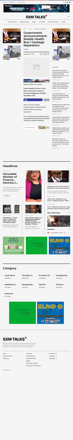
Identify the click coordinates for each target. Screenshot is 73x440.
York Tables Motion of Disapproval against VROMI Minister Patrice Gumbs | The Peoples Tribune (60, 96)
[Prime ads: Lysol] (12, 35)
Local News (29, 353)
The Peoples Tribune (53, 22)
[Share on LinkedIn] (48, 54)
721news (30, 29)
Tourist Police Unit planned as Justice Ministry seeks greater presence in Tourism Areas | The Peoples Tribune (61, 119)
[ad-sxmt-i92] (59, 245)
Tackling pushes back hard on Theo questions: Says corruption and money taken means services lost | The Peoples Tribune (61, 108)
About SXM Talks (12, 2)
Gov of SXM (42, 22)
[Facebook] (65, 2)
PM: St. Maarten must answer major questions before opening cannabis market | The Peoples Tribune (58, 207)
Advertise (5, 2)
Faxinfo (34, 22)
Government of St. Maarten (33, 365)
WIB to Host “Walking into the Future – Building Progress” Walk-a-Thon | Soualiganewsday (58, 200)
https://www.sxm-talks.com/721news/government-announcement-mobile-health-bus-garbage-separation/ (36, 118)
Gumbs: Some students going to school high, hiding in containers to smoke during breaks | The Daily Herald (60, 85)
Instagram (52, 356)
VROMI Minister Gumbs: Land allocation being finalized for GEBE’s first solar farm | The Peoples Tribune (60, 130)
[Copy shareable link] (41, 54)
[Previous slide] (67, 213)
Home (25, 29)
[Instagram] (67, 2)
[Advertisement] (36, 8)
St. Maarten (6, 358)
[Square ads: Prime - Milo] (36, 245)
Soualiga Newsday (24, 22)
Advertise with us (7, 356)
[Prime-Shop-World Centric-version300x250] (13, 245)
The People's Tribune (32, 363)
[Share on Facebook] (43, 54)
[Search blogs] (64, 2)
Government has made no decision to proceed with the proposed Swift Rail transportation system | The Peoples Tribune (60, 74)
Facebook (51, 353)
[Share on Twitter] (46, 54)
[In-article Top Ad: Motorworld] (36, 80)
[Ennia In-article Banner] (36, 127)
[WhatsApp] (69, 2)
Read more (7, 195)
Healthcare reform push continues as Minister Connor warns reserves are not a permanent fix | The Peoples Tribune (58, 187)
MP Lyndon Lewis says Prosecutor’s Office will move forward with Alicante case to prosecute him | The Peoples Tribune (60, 142)
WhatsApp (52, 358)
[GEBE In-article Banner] (36, 99)
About (4, 353)
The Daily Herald (12, 22)
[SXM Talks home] (36, 16)
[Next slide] (69, 213)
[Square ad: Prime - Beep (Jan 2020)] (12, 52)
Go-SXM (63, 22)
